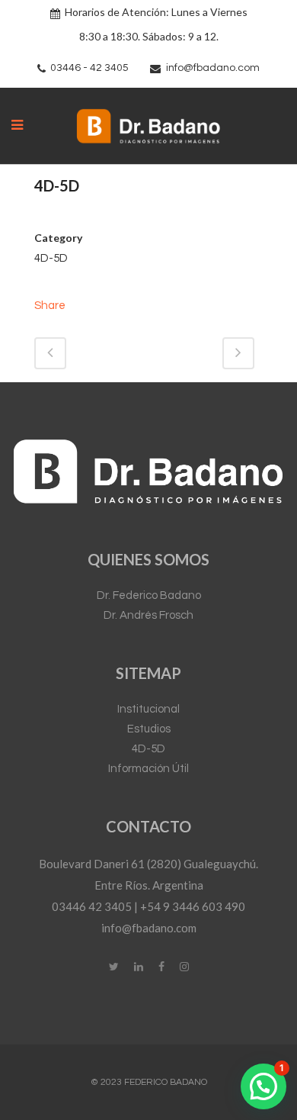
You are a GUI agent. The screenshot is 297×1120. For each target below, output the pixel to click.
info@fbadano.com (213, 68)
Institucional (148, 709)
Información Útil (148, 768)
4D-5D (148, 749)
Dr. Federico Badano (149, 595)
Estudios (149, 729)
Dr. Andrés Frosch (148, 615)
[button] (263, 1086)
